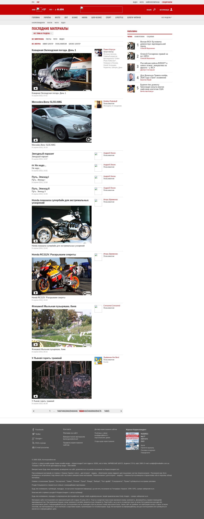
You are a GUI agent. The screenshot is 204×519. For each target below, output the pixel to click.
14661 (58, 411)
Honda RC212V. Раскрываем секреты (54, 254)
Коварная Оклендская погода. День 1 (54, 50)
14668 (88, 411)
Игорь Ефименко (110, 200)
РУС (33, 2)
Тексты (48, 39)
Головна (36, 17)
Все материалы (38, 39)
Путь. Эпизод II (40, 188)
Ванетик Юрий (145, 80)
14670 (97, 411)
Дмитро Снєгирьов (147, 70)
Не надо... (40, 165)
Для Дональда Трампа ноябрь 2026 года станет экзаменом (154, 76)
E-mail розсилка (42, 447)
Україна (47, 17)
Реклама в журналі (148, 450)
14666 (80, 411)
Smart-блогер (48, 44)
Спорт (108, 17)
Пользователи (61, 44)
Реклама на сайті (70, 433)
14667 (84, 411)
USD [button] (50, 9)
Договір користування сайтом (106, 429)
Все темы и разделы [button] (42, 33)
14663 (67, 411)
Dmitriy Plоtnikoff (110, 101)
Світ (66, 17)
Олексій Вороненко (147, 48)
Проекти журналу (147, 448)
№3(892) (144, 434)
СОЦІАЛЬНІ (150, 36)
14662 (62, 411)
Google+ (38, 439)
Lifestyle (119, 17)
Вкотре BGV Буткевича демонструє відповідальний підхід (153, 44)
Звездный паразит (43, 153)
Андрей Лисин (109, 153)
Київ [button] (33, 10)
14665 (75, 411)
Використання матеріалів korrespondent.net (74, 438)
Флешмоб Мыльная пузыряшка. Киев (54, 306)
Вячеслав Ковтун (146, 91)
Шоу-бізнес (96, 17)
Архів (143, 445)
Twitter (38, 434)
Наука (84, 17)
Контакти (67, 429)
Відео (63, 22)
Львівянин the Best (111, 357)
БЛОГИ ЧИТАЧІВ (134, 17)
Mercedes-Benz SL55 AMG (47, 102)
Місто (57, 17)
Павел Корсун (109, 49)
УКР (38, 2)
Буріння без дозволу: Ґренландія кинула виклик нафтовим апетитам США (152, 87)
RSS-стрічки (40, 443)
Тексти (49, 22)
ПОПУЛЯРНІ (132, 31)
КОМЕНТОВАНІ (139, 36)
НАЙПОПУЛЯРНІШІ (153, 2)
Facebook (39, 430)
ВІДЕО (135, 2)
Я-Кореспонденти (38, 22)
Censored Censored (111, 306)
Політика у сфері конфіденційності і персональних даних (102, 435)
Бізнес (75, 17)
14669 (93, 411)
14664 (71, 411)
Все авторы (36, 44)
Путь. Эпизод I (40, 177)
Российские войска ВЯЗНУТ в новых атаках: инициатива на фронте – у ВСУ (153, 65)
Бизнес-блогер (74, 44)
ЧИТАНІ (129, 36)
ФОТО (142, 2)
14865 (105, 411)
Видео (61, 39)
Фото (57, 22)
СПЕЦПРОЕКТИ (167, 2)
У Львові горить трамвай (47, 358)
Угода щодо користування (104, 441)
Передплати (145, 453)
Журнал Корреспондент (136, 430)
